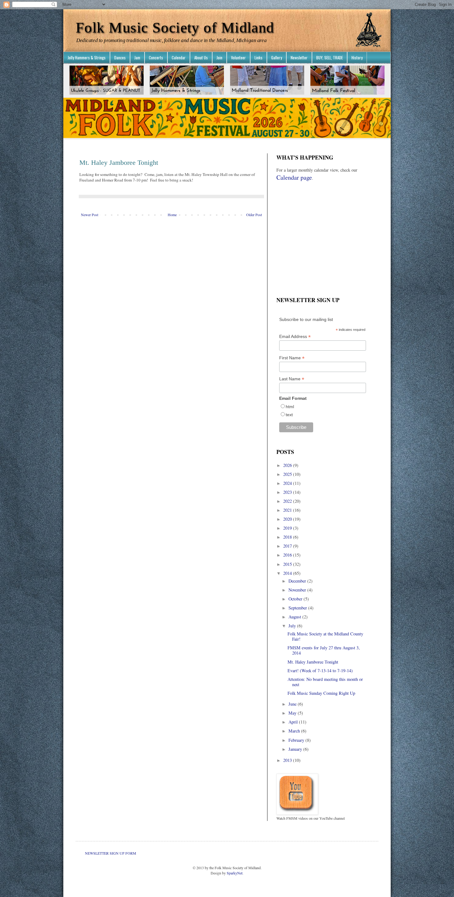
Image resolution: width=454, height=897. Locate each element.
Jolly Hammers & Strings (87, 57)
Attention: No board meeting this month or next (325, 681)
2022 (288, 501)
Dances (120, 57)
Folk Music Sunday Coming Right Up (321, 693)
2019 (288, 528)
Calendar (179, 57)
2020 (288, 519)
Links (258, 57)
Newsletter (299, 57)
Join (219, 57)
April (293, 722)
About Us (201, 57)
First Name (292, 358)
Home (172, 214)
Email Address (295, 337)
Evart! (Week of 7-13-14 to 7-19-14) (320, 670)
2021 (288, 510)
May (293, 713)
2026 (288, 465)
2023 (288, 492)
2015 (288, 564)
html (290, 406)
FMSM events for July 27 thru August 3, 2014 (324, 650)
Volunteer (238, 57)
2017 (288, 546)
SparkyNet (234, 872)
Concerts (156, 57)
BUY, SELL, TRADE (329, 57)
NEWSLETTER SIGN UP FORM (110, 853)
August (295, 617)
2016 (288, 555)
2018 (288, 537)
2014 (288, 573)
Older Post (254, 214)
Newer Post (89, 214)
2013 (288, 760)
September (298, 608)
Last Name (291, 379)
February (296, 740)
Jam (137, 57)
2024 (288, 483)
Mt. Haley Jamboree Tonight (313, 662)
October (296, 599)
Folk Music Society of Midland (175, 27)
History (357, 57)
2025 (288, 474)
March (294, 731)
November (297, 590)
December (297, 581)
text (289, 414)
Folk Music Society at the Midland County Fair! (325, 636)
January (295, 749)
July (292, 626)
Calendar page (294, 177)
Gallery (276, 57)
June (293, 704)
